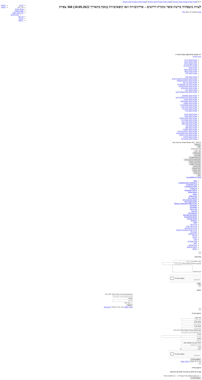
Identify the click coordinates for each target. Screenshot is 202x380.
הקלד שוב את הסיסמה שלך (192, 343)
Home (195, 194)
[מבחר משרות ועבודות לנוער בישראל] (160, 2)
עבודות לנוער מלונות (190, 99)
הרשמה (21, 20)
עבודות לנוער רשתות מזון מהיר (187, 131)
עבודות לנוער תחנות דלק (189, 139)
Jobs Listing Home (190, 202)
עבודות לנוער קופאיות (190, 129)
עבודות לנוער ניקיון (191, 111)
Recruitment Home (190, 217)
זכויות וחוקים (15, 15)
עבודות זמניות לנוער (190, 71)
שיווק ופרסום (193, 245)
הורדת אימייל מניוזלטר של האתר (186, 230)
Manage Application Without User (185, 203)
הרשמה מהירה (195, 359)
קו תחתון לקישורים (195, 157)
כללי (183, 12)
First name (197, 322)
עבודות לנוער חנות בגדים (189, 88)
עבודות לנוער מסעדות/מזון (188, 101)
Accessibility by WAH (193, 177)
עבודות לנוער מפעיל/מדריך (188, 105)
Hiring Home (192, 192)
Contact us (193, 188)
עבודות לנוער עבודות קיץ (189, 120)
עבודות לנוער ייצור (191, 90)
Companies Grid (191, 184)
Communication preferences (187, 183)
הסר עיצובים (196, 171)
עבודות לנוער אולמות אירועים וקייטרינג (184, 79)
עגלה (195, 239)
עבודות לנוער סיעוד (191, 116)
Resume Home (192, 219)
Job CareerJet (192, 198)
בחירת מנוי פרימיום (191, 228)
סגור (199, 147)
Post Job (194, 211)
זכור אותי (127, 303)
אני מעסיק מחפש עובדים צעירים (188, 376)
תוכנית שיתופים (192, 247)
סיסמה (130, 298)
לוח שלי (194, 236)
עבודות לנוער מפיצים (190, 103)
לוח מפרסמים (192, 234)
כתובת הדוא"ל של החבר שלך (191, 264)
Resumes (194, 220)
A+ (196, 151)
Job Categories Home (190, 200)
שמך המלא (197, 261)
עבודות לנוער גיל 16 (190, 62)
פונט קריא (197, 155)
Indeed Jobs (193, 196)
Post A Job (193, 209)
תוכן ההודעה (197, 272)
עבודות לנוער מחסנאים (189, 95)
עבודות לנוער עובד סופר (189, 124)
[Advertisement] (101, 38)
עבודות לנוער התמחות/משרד (188, 86)
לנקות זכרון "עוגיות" (194, 162)
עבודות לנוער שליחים (190, 137)
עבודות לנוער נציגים (190, 114)
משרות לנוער (193, 67)
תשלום (195, 249)
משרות (195, 237)
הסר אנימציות (196, 168)
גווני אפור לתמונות (195, 164)
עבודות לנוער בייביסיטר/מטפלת (187, 80)
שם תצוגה (198, 317)
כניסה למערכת (197, 56)
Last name (197, 326)
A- (199, 151)
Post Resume (192, 213)
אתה (199, 347)
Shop (195, 222)
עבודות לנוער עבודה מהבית (188, 118)
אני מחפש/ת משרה (169, 376)
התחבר (21, 18)
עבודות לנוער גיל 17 (190, 60)
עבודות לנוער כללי (191, 77)
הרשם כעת (107, 307)
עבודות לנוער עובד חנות (189, 122)
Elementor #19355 (191, 190)
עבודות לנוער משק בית (189, 109)
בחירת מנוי (193, 224)
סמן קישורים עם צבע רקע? (192, 160)
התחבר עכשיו (184, 361)
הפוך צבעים (196, 166)
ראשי (195, 243)
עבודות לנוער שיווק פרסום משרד (186, 133)
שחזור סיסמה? (128, 307)
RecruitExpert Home (190, 215)
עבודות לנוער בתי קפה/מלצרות (187, 84)
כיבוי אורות (197, 173)
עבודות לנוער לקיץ (191, 73)
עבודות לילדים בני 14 (190, 66)
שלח (199, 284)
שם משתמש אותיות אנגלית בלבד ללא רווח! (119, 294)
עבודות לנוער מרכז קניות (189, 107)
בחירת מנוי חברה (191, 226)
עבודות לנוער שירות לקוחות (188, 135)
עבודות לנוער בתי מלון (190, 82)
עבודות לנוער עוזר (191, 125)
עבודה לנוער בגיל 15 (190, 64)
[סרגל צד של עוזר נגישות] (197, 144)
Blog (195, 181)
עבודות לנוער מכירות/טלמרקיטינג (186, 92)
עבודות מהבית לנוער (190, 69)
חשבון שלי (193, 232)
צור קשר (21, 17)
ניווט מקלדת (196, 153)
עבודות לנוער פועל (191, 127)
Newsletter (193, 205)
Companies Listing (190, 186)
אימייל (199, 334)
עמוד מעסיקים (192, 241)
